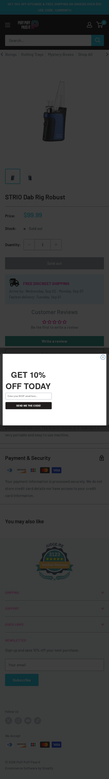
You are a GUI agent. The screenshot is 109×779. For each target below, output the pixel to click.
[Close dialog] (103, 357)
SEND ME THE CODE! (29, 406)
